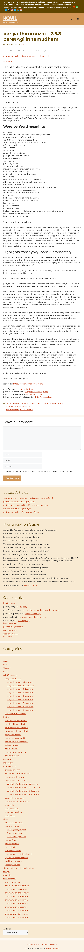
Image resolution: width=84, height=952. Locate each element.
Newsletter (60, 7)
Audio (5, 661)
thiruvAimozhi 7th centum (16, 910)
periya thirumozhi (11, 56)
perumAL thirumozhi (14, 798)
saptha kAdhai (11, 847)
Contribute (50, 7)
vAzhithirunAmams (13, 861)
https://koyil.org (27, 389)
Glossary (7, 668)
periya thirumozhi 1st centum (19, 682)
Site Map (24, 4)
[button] (72, 19)
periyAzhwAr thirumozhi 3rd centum (23, 791)
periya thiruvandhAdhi (15, 738)
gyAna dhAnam (35, 4)
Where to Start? (19, 2)
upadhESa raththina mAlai (16, 858)
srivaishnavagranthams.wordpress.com (42, 610)
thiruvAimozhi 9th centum (16, 917)
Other (6, 819)
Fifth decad (44, 56)
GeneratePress (52, 948)
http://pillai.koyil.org (43, 397)
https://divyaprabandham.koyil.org (28, 384)
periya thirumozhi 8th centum (20, 707)
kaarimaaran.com (10, 623)
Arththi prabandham (14, 823)
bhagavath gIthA (53, 2)
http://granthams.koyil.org (36, 392)
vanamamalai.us (10, 630)
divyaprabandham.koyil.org (34, 617)
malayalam (8, 763)
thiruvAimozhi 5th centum (16, 903)
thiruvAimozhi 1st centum (16, 889)
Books (17, 4)
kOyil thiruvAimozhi (13, 882)
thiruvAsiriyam (11, 749)
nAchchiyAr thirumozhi (15, 777)
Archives (7, 929)
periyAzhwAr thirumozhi (15, 780)
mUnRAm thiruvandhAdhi (16, 728)
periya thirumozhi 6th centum (20, 700)
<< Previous (8, 61)
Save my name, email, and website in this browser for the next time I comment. (40, 471)
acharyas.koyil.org (33, 614)
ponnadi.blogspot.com (13, 627)
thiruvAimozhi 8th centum (16, 914)
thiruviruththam (12, 756)
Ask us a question (29, 7)
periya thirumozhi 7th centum (20, 703)
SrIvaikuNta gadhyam (16, 837)
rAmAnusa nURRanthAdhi (16, 742)
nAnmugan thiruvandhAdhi (17, 731)
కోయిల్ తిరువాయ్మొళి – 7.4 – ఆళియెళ (19, 410)
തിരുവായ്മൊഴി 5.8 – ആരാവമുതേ (17, 509)
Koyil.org (8, 2)
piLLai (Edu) (40, 2)
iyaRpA (6, 717)
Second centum (29, 56)
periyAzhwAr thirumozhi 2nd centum (23, 787)
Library (69, 7)
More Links (8, 636)
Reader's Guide (30, 585)
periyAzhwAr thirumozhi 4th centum (23, 794)
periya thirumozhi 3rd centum (20, 689)
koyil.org (23, 607)
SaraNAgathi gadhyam (16, 830)
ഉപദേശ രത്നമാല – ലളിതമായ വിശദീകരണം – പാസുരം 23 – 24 (28, 498)
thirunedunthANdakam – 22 (18, 407)
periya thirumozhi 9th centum (20, 710)
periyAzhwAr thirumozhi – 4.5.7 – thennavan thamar (26, 505)
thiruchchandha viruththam (17, 801)
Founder (41, 7)
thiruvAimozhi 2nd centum (17, 893)
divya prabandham (68, 2)
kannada (7, 759)
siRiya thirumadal (12, 745)
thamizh (6, 875)
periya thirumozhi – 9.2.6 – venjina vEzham (21, 512)
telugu (6, 872)
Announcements (65, 4)
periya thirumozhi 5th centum (20, 696)
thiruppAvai (10, 816)
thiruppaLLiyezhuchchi (15, 812)
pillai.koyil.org (24, 621)
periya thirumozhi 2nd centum (50, 403)
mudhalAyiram (9, 766)
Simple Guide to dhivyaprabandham (19, 868)
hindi (5, 671)
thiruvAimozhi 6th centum (16, 907)
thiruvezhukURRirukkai (15, 752)
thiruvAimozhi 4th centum (16, 900)
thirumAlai (9, 805)
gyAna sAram (10, 840)
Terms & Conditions (49, 944)
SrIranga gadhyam (15, 833)
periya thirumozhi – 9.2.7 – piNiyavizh (19, 502)
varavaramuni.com (11, 634)
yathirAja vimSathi (12, 865)
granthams (8, 4)
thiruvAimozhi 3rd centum (16, 896)
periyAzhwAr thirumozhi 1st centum (22, 784)
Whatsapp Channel (50, 4)
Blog (5, 664)
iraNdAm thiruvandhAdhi (16, 721)
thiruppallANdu (12, 809)
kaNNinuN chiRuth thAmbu (17, 773)
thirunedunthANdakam (15, 714)
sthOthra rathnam (13, 851)
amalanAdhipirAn (12, 770)
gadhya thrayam (12, 826)
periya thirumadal (13, 735)
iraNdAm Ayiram (13, 403)
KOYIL (10, 18)
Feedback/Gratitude (12, 7)
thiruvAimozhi (9, 879)
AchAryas (31, 2)
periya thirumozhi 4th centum (20, 693)
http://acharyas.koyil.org (35, 394)
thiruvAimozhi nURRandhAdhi (18, 854)
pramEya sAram (12, 844)
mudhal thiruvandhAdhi (15, 724)
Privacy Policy (33, 944)
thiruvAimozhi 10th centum (17, 886)
